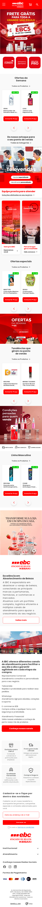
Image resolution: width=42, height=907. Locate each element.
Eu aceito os (13, 827)
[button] (3, 4)
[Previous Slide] (14, 128)
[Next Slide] (28, 128)
